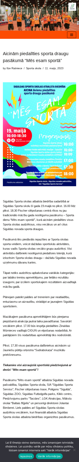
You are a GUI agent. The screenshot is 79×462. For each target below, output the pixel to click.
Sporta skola (33, 68)
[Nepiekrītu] (74, 450)
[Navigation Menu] (71, 35)
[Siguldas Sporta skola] (72, 7)
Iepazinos (26, 456)
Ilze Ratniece (14, 68)
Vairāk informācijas (49, 456)
